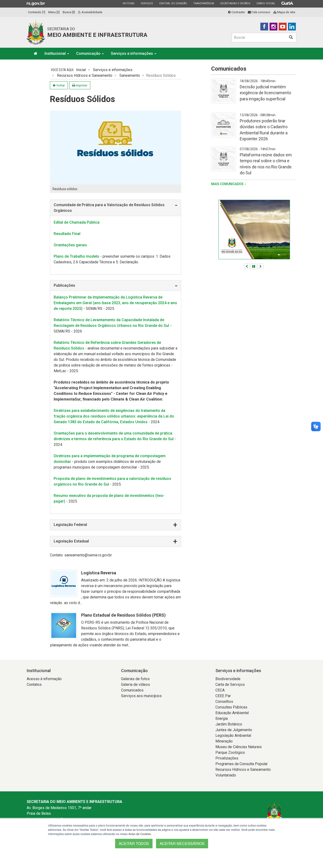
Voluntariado (225, 775)
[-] (223, 94)
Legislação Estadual (71, 541)
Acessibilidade (91, 12)
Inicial (81, 70)
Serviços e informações (132, 53)
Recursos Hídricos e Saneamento (84, 75)
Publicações (64, 285)
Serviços (146, 3)
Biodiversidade (227, 679)
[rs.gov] (36, 3)
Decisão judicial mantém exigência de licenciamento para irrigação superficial (265, 92)
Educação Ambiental (232, 713)
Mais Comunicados (227, 184)
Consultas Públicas (231, 707)
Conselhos (224, 701)
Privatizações (226, 758)
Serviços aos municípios (141, 696)
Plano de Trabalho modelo (76, 256)
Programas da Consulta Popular (241, 764)
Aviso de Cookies (139, 834)
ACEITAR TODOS (134, 843)
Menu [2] (54, 12)
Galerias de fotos (135, 679)
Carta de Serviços (230, 684)
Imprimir (81, 85)
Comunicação (88, 53)
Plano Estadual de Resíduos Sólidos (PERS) (123, 615)
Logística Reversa (98, 572)
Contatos (34, 684)
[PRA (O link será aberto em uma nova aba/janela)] (253, 229)
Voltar (60, 85)
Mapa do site (285, 12)
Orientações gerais (70, 245)
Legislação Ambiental (233, 735)
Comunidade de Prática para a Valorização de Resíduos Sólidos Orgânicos (109, 208)
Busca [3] (69, 12)
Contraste (238, 12)
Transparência (203, 3)
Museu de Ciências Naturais (238, 747)
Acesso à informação (44, 679)
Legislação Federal (70, 524)
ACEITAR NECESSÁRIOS (182, 843)
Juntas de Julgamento (233, 730)
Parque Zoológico (230, 752)
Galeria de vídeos (135, 684)
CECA (220, 690)
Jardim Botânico (228, 724)
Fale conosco (260, 12)
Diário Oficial (265, 3)
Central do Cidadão (173, 3)
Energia (221, 718)
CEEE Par (223, 696)
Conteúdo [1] (36, 12)
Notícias (128, 3)
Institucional (55, 53)
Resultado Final (67, 233)
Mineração (224, 741)
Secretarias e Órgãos (235, 3)
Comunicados (132, 690)
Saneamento (129, 75)
